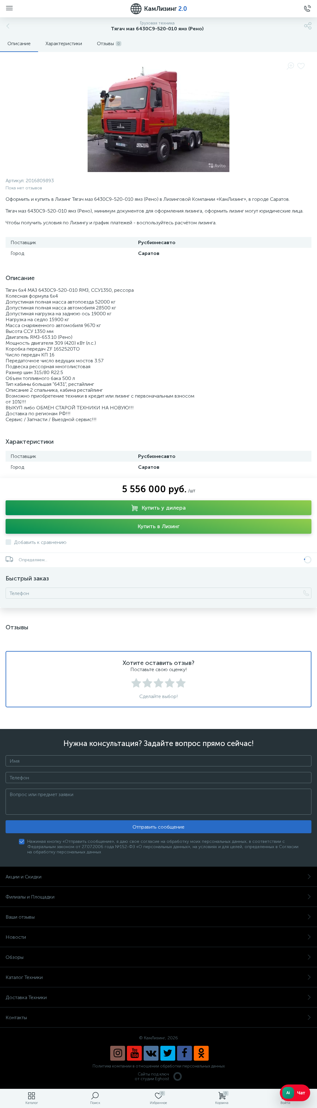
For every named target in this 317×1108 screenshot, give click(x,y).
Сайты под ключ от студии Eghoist (152, 1076)
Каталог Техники (24, 977)
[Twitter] (167, 1053)
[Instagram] (117, 1053)
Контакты (16, 1017)
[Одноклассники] (201, 1053)
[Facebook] (184, 1053)
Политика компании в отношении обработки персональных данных (159, 1066)
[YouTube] (134, 1053)
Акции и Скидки (23, 877)
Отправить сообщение (158, 827)
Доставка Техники (26, 997)
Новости (16, 937)
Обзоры (15, 957)
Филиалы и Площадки (30, 897)
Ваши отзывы (20, 917)
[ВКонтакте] (151, 1053)
